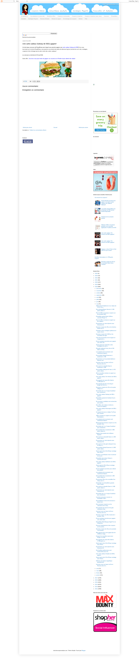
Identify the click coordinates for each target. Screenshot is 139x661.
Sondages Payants (33, 18)
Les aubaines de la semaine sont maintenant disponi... (104, 352)
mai (97, 304)
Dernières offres (51, 16)
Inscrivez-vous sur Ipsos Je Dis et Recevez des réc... (104, 363)
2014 (96, 584)
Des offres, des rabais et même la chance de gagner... (104, 405)
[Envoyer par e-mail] (33, 81)
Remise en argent (56, 18)
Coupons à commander (64, 16)
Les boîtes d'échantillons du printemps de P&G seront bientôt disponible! (108, 210)
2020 (96, 282)
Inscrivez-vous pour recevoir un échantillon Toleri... (104, 497)
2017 (96, 577)
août (97, 297)
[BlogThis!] (35, 81)
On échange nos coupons (69, 18)
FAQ (86, 18)
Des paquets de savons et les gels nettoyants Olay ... (105, 508)
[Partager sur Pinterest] (39, 81)
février (98, 573)
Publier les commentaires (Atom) (38, 130)
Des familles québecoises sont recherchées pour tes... (103, 551)
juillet (97, 299)
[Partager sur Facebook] (38, 81)
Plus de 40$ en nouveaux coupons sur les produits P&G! (106, 313)
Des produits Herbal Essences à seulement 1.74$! (104, 356)
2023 (96, 275)
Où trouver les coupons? (101, 197)
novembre (99, 290)
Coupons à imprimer (77, 16)
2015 (96, 582)
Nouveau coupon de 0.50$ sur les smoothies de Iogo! (104, 334)
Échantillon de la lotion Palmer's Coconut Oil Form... (104, 458)
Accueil (55, 127)
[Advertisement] (51, 26)
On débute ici (24, 16)
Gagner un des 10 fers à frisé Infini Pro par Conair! (108, 249)
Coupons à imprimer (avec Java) (93, 16)
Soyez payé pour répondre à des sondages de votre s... (104, 345)
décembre (99, 288)
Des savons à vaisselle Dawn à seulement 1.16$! (104, 366)
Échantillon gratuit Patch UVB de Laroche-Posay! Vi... (104, 317)
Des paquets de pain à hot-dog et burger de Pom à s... (104, 384)
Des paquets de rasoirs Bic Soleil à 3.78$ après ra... (105, 381)
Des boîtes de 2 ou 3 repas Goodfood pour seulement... (105, 391)
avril (97, 568)
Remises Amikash (44, 18)
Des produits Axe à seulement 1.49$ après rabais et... (105, 476)
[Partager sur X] (36, 81)
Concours (106, 16)
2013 (96, 586)
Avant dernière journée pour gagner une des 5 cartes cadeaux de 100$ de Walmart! (108, 202)
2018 (96, 286)
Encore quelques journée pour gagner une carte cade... (105, 519)
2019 (96, 284)
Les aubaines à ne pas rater (37, 16)
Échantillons (114, 16)
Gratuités (23, 18)
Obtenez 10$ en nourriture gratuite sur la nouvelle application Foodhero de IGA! (108, 226)
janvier (98, 575)
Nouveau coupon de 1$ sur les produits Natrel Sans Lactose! (108, 263)
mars (97, 570)
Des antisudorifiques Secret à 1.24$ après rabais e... (105, 310)
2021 (96, 280)
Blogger (84, 650)
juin (97, 301)
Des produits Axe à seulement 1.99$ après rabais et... (105, 430)
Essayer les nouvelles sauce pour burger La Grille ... (104, 536)
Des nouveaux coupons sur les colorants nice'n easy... (104, 505)
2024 (96, 273)
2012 (96, 588)
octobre (98, 293)
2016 (96, 580)
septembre (99, 295)
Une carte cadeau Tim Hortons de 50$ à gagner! (107, 233)
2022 (96, 277)
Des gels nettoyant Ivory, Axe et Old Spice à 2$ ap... (105, 349)
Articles (80, 18)
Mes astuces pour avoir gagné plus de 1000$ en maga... (106, 533)
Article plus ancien (83, 127)
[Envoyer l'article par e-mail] (30, 81)
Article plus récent (27, 127)
